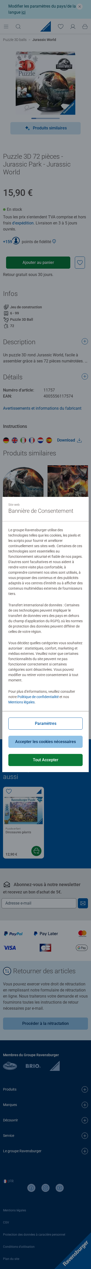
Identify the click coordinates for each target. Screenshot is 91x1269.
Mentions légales (21, 702)
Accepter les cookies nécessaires (45, 741)
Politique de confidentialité (38, 697)
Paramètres (45, 723)
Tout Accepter (45, 759)
